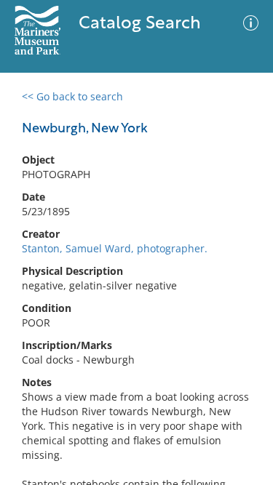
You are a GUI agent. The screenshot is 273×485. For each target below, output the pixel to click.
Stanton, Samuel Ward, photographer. (114, 248)
